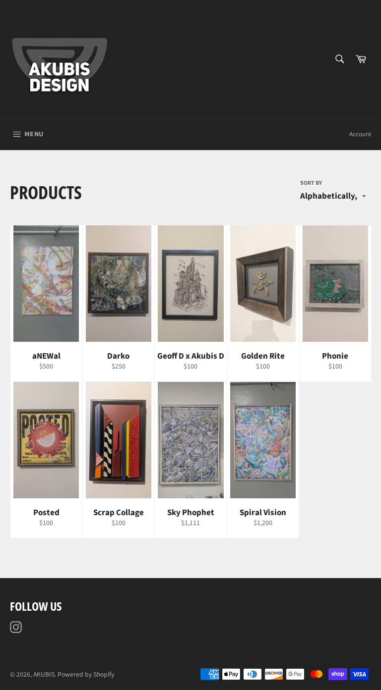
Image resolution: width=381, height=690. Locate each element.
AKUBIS (44, 674)
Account (360, 134)
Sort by (311, 183)
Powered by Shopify (86, 674)
